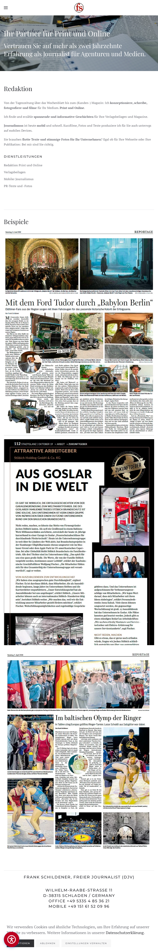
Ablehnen (47, 943)
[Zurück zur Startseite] (79, 7)
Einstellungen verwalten (86, 943)
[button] (6, 7)
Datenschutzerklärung (125, 932)
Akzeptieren (20, 943)
